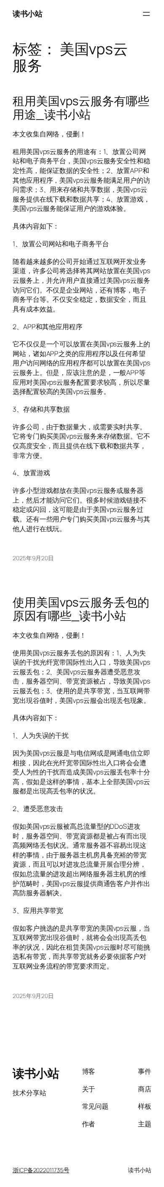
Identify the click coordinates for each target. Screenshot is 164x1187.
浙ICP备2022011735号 (41, 1170)
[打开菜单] (146, 14)
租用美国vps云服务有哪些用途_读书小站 (81, 107)
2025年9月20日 (33, 558)
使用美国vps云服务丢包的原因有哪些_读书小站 (81, 609)
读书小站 (27, 13)
